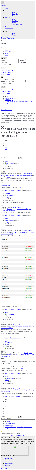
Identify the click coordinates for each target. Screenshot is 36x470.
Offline (7, 165)
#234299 (26, 173)
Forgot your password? (7, 70)
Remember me (7, 64)
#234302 (14, 324)
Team (6, 461)
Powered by (14, 435)
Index (6, 50)
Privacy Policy (9, 463)
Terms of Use (8, 458)
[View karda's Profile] (9, 163)
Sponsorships (8, 465)
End (6, 149)
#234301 (26, 230)
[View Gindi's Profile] (9, 314)
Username (21, 60)
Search (6, 55)
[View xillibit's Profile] (9, 343)
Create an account (5, 74)
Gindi (6, 312)
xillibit (6, 341)
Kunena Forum (21, 435)
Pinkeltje (7, 193)
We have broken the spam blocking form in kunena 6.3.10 (16, 175)
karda (6, 161)
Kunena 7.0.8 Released (6, 110)
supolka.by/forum (5, 185)
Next (6, 147)
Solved (6, 53)
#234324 (26, 353)
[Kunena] (3, 5)
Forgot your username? (7, 72)
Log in (3, 67)
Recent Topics (8, 51)
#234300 (14, 207)
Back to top (4, 468)
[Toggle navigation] (1, 40)
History (7, 460)
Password (21, 62)
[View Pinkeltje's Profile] (10, 195)
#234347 (14, 388)
